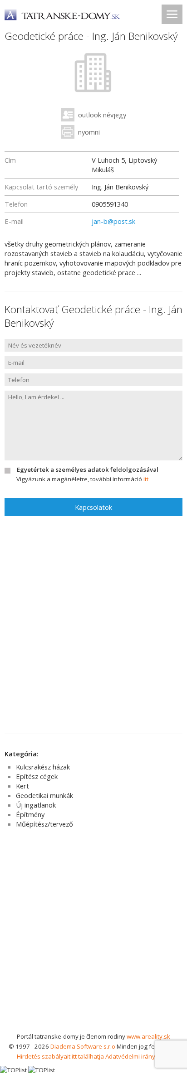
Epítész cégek (37, 776)
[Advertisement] (93, 933)
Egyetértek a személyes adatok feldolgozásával (87, 469)
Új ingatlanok (36, 804)
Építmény (30, 814)
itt (145, 479)
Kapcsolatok (93, 507)
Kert (22, 785)
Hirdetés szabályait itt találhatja (60, 1056)
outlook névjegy (102, 114)
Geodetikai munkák (44, 795)
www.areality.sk (148, 1036)
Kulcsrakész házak (43, 766)
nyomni (89, 131)
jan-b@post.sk (113, 221)
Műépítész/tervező (44, 823)
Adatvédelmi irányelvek (137, 1056)
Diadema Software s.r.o (82, 1046)
